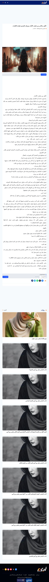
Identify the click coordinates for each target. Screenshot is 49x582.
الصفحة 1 (43, 276)
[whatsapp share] (37, 281)
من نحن (37, 574)
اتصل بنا (25, 574)
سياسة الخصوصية (31, 574)
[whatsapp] (32, 281)
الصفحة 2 (44, 74)
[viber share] (35, 281)
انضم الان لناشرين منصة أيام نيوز (16, 574)
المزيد (5, 310)
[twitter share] (40, 281)
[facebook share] (42, 281)
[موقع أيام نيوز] (43, 2)
